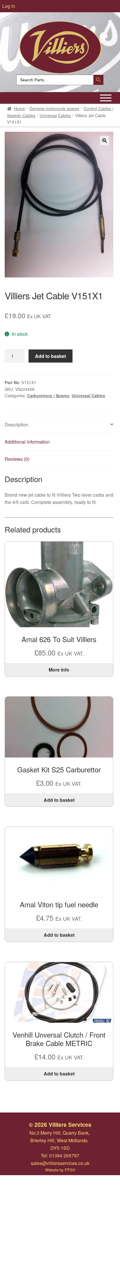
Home (19, 108)
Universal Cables (55, 115)
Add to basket (50, 356)
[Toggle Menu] (106, 97)
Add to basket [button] (59, 800)
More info (59, 669)
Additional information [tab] (27, 441)
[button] (104, 140)
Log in (8, 6)
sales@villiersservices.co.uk (60, 1163)
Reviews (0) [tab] (17, 459)
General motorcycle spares (54, 108)
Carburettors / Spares (48, 395)
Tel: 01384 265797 (60, 1155)
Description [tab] (16, 424)
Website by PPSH (60, 1170)
